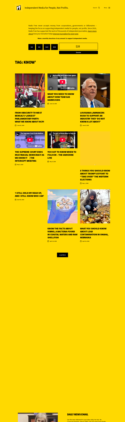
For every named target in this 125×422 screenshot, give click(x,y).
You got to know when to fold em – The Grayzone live (61, 154)
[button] (28, 106)
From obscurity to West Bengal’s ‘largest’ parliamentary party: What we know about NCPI (29, 117)
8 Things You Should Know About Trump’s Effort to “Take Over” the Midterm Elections (95, 175)
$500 (54, 47)
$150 (46, 47)
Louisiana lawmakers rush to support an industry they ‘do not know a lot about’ (92, 117)
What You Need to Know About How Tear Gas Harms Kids (60, 96)
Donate (78, 52)
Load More (62, 255)
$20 (32, 47)
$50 (39, 47)
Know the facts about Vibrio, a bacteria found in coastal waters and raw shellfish (62, 233)
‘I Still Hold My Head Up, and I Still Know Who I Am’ (29, 194)
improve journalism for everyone (65, 34)
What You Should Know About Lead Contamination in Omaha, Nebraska (94, 233)
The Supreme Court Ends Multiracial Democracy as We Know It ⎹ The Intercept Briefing (29, 156)
